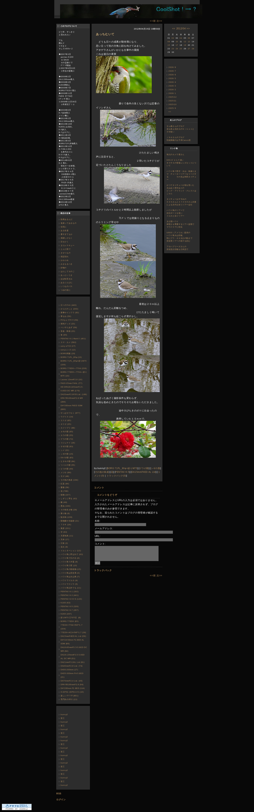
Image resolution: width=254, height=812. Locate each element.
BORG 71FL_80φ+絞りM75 (122, 468)
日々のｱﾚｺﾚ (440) (68, 305)
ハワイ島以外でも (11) (71, 588)
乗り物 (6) (65, 513)
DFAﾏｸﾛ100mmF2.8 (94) (72, 684)
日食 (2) (64, 543)
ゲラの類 (144, 468)
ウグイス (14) (67, 417)
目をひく (65, 242)
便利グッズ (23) (68, 324)
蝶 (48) (64, 502)
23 (173, 49)
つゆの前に (65, 290)
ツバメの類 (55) (68, 465)
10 (177, 42)
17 (177, 45)
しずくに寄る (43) (69, 499)
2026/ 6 (172, 75)
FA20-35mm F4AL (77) (71, 383)
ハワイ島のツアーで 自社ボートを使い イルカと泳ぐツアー (185, 213)
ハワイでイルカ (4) (69, 580)
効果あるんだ (67, 219)
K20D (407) (66, 614)
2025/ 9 (172, 108)
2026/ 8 (172, 67)
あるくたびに (67, 283)
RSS (58, 793)
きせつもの (65, 253)
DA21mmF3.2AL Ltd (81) (73, 662)
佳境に (64, 227)
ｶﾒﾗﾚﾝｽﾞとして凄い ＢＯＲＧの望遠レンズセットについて (182, 163)
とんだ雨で (65, 249)
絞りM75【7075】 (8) (71, 618)
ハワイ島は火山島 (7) (70, 577)
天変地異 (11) (67, 536)
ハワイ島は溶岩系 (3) (70, 573)
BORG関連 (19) (68, 353)
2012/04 (181, 28)
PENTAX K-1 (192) (69, 591)
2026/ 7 (172, 71)
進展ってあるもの (68, 223)
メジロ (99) (66, 472)
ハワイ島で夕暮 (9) (69, 562)
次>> (159, 21)
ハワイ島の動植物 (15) (71, 569)
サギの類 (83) (67, 446)
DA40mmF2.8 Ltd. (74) (72, 666)
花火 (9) (64, 547)
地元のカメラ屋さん (175, 154)
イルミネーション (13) (71, 551)
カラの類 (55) (67, 435)
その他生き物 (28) (69, 510)
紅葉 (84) (65, 484)
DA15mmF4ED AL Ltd (143, 472)
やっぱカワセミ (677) (70, 413)
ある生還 (65, 231)
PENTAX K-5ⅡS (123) (71, 599)
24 (177, 49)
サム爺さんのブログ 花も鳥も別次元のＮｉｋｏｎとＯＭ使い (183, 129)
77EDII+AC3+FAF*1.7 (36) (73, 632)
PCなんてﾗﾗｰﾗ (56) (69, 320)
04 (181, 38)
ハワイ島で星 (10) (69, 565)
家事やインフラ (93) (70, 313)
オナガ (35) (66, 424)
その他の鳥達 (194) (69, 480)
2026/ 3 (172, 86)
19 (185, 45)
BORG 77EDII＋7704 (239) (74, 368)
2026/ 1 (172, 93)
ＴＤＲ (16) (66, 525)
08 (169, 42)
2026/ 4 (172, 82)
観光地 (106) (66, 517)
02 (173, 38)
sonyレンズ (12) (68, 350)
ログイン (61, 799)
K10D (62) (65, 603)
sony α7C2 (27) (68, 346)
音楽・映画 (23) (68, 331)
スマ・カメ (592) (68, 342)
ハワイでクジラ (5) (69, 584)
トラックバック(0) (116, 475)
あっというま (67, 275)
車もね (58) (66, 316)
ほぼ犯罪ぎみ (67, 279)
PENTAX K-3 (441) (69, 595)
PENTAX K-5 (122, 472)
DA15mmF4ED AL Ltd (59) (73, 636)
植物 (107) (65, 495)
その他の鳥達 (102, 472)
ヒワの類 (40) (67, 469)
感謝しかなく (67, 238)
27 (189, 49)
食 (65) (64, 335)
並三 (63, 718)
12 (185, 42)
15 (169, 45)
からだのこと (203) (69, 309)
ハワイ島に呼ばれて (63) (72, 554)
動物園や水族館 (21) (70, 521)
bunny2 (64, 714)
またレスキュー (68, 245)
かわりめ (65, 260)
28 (193, 49)
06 (189, 38)
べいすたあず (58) (69, 327)
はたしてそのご (68, 271)
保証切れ (65, 257)
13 (189, 42)
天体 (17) (65, 539)
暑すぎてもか (67, 234)
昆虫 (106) (65, 506)
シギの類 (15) (67, 454)
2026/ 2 (172, 90)
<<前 (153, 21)
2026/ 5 (172, 78)
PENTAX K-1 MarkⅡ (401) (73, 339)
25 (181, 49)
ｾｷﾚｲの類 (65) (67, 458)
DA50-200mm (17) (69, 670)
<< (173, 28)
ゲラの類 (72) (67, 439)
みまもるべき (67, 264)
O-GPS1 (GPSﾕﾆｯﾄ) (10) (72, 692)
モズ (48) (65, 476)
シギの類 (155, 468)
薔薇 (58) (65, 487)
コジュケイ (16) (68, 443)
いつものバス (67, 286)
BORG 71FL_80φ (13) (71, 357)
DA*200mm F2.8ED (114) (73, 688)
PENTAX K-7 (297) (69, 610)
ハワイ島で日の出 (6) (70, 558)
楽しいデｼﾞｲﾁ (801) (69, 696)
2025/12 (172, 97)
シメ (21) (65, 450)
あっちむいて (105, 34)
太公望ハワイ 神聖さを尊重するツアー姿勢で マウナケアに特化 (185, 224)
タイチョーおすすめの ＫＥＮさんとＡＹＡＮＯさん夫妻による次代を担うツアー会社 (184, 202)
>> (188, 28)
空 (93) (64, 532)
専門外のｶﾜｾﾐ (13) (69, 699)
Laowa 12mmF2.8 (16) (71, 379)
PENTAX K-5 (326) (69, 606)
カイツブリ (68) (68, 428)
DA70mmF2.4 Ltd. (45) (72, 681)
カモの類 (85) (67, 432)
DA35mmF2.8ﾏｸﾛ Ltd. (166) (74, 394)
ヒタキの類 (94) (68, 461)
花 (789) (64, 491)
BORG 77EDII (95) (69, 621)
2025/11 (172, 101)
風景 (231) (65, 528)
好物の (64, 268)
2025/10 (172, 104)
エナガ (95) (66, 420)
